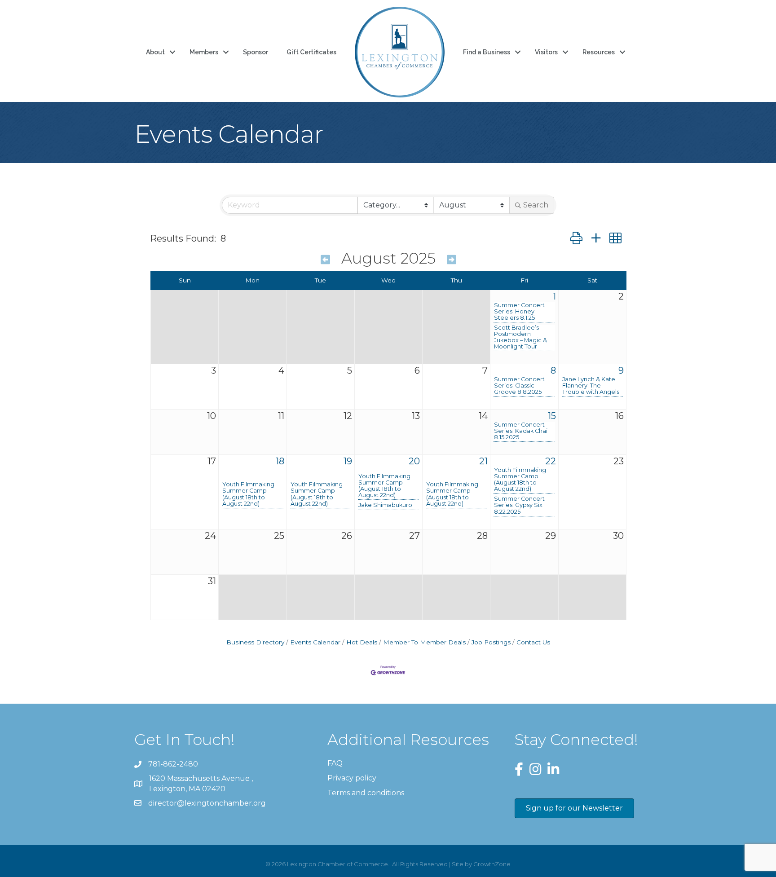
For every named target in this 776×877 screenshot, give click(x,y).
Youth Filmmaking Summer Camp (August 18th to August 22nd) (248, 494)
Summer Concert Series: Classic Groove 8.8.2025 (519, 385)
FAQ (335, 763)
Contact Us (533, 642)
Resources (598, 52)
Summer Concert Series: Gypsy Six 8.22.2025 (519, 505)
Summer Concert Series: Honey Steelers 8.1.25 (519, 311)
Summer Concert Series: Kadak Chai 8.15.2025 (520, 431)
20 (414, 461)
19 (348, 461)
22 (550, 461)
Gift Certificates (311, 52)
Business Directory (255, 642)
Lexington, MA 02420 (202, 783)
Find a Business (486, 52)
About (155, 52)
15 (552, 415)
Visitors (546, 52)
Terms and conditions (365, 793)
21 (483, 461)
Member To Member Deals (424, 642)
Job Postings (491, 642)
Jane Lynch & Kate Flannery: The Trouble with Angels (590, 385)
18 (280, 461)
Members (204, 52)
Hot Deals (361, 642)
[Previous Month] (325, 259)
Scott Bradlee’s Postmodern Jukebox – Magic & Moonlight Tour (520, 337)
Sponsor (255, 52)
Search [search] (535, 205)
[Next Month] (451, 259)
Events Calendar (315, 642)
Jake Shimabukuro (385, 505)
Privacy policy (351, 778)
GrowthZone (492, 864)
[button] (576, 238)
